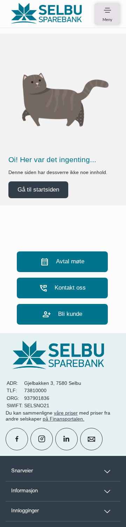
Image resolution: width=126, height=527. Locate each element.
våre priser (66, 413)
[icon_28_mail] (91, 439)
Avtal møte (62, 261)
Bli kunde (62, 314)
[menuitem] (46, 14)
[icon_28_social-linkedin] (66, 439)
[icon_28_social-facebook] (17, 439)
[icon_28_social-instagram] (41, 439)
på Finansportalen (63, 419)
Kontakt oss (62, 288)
